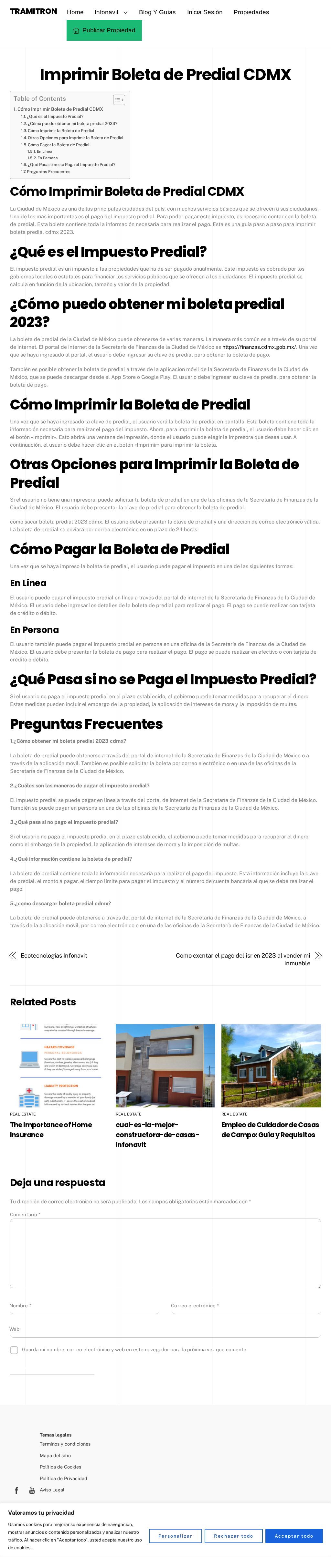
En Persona (47, 158)
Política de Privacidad (63, 1478)
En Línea (44, 151)
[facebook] (16, 1489)
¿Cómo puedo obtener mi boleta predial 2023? (72, 123)
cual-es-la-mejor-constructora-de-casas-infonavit (157, 1134)
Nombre (20, 1305)
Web (14, 1329)
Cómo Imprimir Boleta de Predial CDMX (60, 109)
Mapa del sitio (55, 1455)
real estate (23, 1114)
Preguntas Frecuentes (48, 171)
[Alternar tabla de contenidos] (115, 99)
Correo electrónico (195, 1305)
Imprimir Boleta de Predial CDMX (165, 74)
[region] (165, 1530)
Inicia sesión (205, 12)
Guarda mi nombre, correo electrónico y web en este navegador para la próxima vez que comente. (134, 1349)
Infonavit (106, 12)
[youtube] (32, 1489)
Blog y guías (157, 12)
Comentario (25, 1214)
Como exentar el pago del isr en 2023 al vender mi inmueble (243, 959)
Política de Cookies (60, 1466)
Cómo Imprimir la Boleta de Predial (61, 130)
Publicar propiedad (108, 30)
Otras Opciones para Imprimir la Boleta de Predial (75, 137)
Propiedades (251, 12)
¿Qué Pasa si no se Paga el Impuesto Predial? (71, 164)
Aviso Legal (52, 1489)
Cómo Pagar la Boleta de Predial (59, 144)
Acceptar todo (294, 1536)
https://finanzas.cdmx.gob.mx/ (259, 347)
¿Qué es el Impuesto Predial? (55, 116)
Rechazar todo (233, 1536)
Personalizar (175, 1536)
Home (75, 12)
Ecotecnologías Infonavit (54, 955)
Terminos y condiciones (65, 1444)
